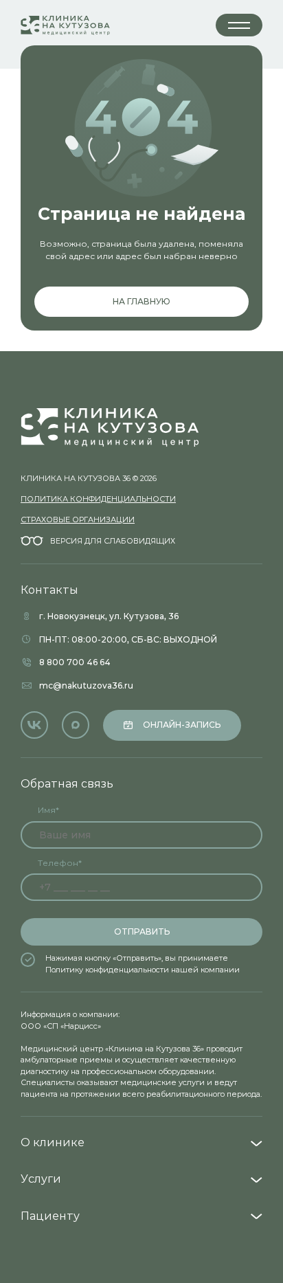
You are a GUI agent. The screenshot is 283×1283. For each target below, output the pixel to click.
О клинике (52, 1142)
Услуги (41, 1178)
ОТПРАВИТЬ (142, 931)
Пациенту (50, 1216)
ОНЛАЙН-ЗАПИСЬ (181, 724)
